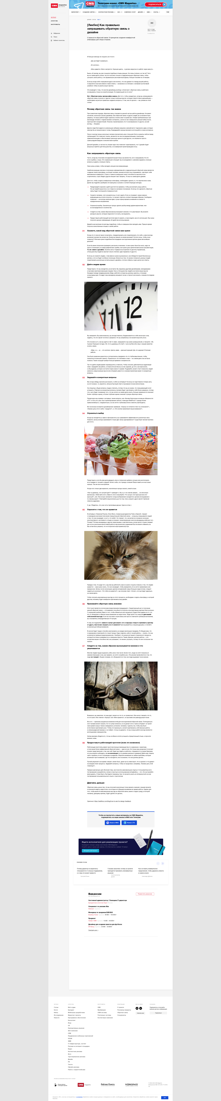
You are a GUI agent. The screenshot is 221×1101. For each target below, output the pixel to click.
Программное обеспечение (77, 1017)
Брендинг (71, 1010)
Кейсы (56, 1012)
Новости (56, 1017)
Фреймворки (102, 1010)
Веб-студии (71, 1007)
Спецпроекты (121, 1015)
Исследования (58, 1015)
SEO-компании (73, 1030)
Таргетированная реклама (76, 1056)
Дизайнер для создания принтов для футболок (105, 924)
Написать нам (140, 1013)
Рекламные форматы (124, 1010)
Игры (69, 1023)
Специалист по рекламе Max (98, 906)
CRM (69, 1033)
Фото (69, 1054)
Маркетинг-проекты (74, 1015)
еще (168, 12)
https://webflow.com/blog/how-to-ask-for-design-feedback (112, 801)
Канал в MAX (114, 822)
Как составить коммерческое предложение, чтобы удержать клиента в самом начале (151, 871)
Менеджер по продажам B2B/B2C (100, 912)
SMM (69, 1041)
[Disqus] (121, 961)
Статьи (56, 1007)
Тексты (70, 1064)
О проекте (120, 1007)
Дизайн (89, 19)
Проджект (92, 918)
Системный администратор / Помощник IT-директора (107, 900)
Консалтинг (72, 1020)
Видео (70, 1049)
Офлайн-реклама (73, 1067)
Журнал (53, 17)
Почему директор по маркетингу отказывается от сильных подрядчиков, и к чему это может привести (90, 871)
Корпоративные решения (76, 1028)
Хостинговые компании (105, 1017)
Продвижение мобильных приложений (80, 1036)
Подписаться (158, 1013)
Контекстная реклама (75, 1051)
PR (69, 1062)
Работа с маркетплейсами (76, 1069)
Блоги (56, 1010)
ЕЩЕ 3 (98, 19)
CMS (99, 1007)
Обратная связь (122, 1012)
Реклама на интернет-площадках (79, 1046)
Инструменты (55, 24)
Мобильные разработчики (76, 1012)
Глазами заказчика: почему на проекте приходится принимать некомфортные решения (120, 871)
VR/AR (70, 1038)
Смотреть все (92, 930)
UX (69, 1025)
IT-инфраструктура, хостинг (77, 1043)
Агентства (54, 21)
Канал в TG (131, 822)
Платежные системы (104, 1015)
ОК (165, 1097)
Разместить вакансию (145, 894)
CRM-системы (102, 1012)
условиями (79, 1097)
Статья (94, 19)
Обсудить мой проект (90, 850)
